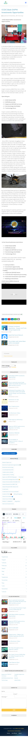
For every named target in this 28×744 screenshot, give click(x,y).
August (14, 560)
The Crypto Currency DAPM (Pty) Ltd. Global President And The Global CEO (17, 656)
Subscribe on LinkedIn (9, 453)
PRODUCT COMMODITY (7, 501)
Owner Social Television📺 (8, 499)
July (14, 574)
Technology (5, 680)
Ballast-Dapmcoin (6, 462)
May (14, 571)
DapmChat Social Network (15, 335)
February (14, 565)
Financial (21, 477)
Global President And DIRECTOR (9, 484)
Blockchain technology (7, 467)
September (14, 557)
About (20, 733)
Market (16, 678)
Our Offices (14, 733)
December (14, 589)
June (14, 586)
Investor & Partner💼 (7, 494)
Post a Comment (8, 356)
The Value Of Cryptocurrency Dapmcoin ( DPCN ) (16, 648)
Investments (5, 489)
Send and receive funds (8, 503)
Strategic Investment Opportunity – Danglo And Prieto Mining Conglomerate (17, 328)
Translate (13, 367)
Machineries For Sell (14, 399)
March (14, 568)
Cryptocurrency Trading (8, 474)
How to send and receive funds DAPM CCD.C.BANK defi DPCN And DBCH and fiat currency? (17, 384)
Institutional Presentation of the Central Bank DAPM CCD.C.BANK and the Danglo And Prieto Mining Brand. (17, 393)
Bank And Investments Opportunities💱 (12, 314)
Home (8, 733)
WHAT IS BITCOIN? (13, 628)
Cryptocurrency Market (7, 472)
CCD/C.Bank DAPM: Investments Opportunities (16, 376)
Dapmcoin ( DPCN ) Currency (6, 675)
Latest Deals (17, 680)
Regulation (17, 501)
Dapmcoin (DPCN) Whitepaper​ (9, 477)
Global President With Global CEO (10, 486)
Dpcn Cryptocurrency (14, 406)
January (14, 562)
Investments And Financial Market (10, 491)
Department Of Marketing (8, 16)
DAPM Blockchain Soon (7, 678)
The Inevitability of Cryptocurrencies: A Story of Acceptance (16, 441)
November (14, 580)
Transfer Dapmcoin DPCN (19, 675)
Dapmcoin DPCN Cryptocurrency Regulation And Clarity (17, 427)
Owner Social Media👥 (7, 496)
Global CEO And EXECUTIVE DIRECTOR (11, 482)
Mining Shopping (18, 494)
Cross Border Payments (8, 469)
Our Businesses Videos (14, 413)
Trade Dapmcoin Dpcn (14, 662)
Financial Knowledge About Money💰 (11, 479)
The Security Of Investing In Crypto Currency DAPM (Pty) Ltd (17, 608)
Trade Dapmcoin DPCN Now (16, 419)
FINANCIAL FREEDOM (14, 433)
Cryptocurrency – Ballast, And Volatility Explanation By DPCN (16, 635)
